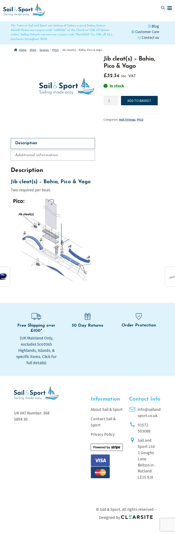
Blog (155, 26)
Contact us (150, 37)
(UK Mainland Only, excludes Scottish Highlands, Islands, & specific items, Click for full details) (36, 350)
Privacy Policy (103, 434)
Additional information (36, 155)
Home (22, 50)
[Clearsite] (137, 515)
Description (26, 143)
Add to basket (139, 100)
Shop (33, 50)
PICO (55, 50)
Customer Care (146, 31)
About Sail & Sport (107, 409)
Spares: (44, 50)
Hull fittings (127, 119)
